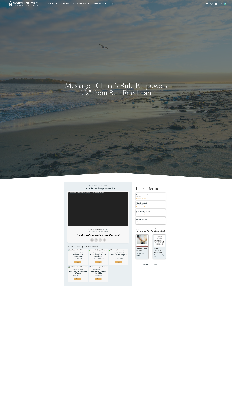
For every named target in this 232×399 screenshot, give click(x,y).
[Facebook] (216, 3)
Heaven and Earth (142, 195)
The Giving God (141, 203)
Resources (98, 4)
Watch (77, 262)
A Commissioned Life (143, 211)
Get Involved (80, 4)
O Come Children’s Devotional (158, 250)
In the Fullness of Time (141, 249)
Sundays (65, 4)
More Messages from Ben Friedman (98, 231)
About (51, 4)
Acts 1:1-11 (104, 229)
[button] (112, 3)
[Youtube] (207, 3)
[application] (98, 209)
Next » (160, 225)
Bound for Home (141, 219)
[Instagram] (211, 3)
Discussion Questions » (141, 198)
